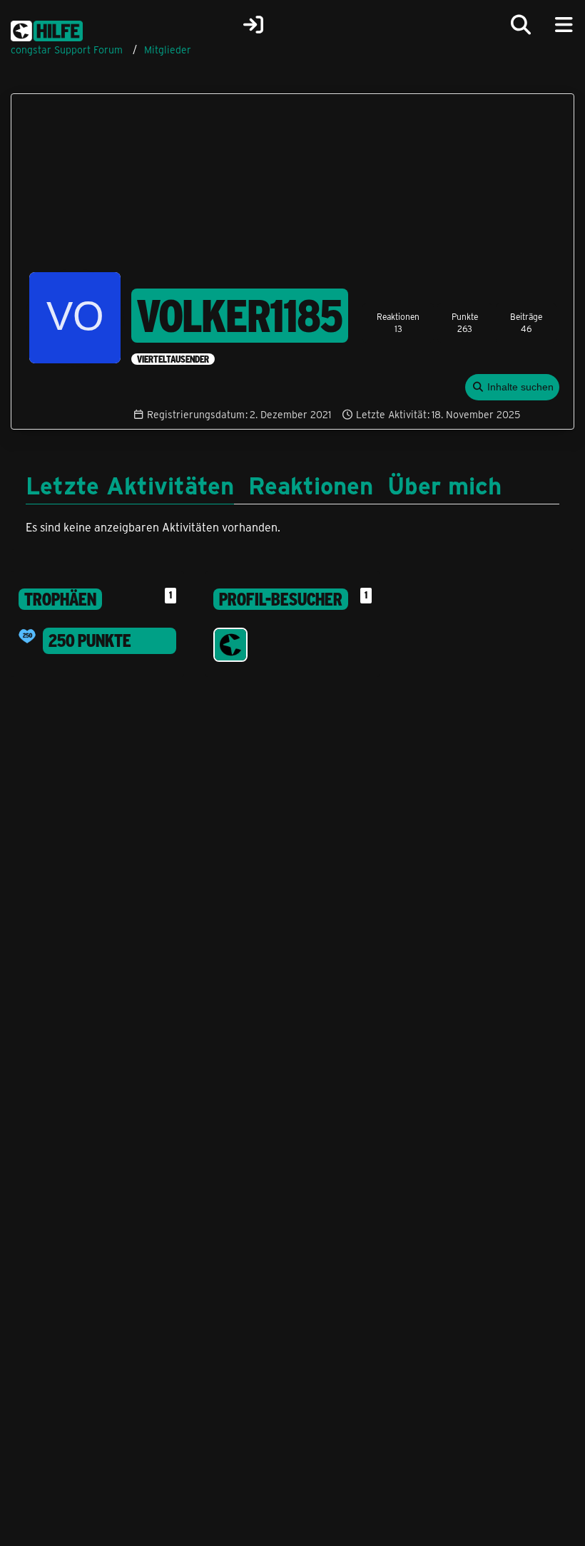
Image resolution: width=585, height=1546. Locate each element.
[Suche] (521, 25)
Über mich (444, 484)
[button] (512, 387)
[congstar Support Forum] (47, 28)
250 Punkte (90, 640)
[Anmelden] (253, 25)
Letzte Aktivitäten (130, 484)
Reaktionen (310, 484)
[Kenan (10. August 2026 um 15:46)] (230, 645)
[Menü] (563, 25)
